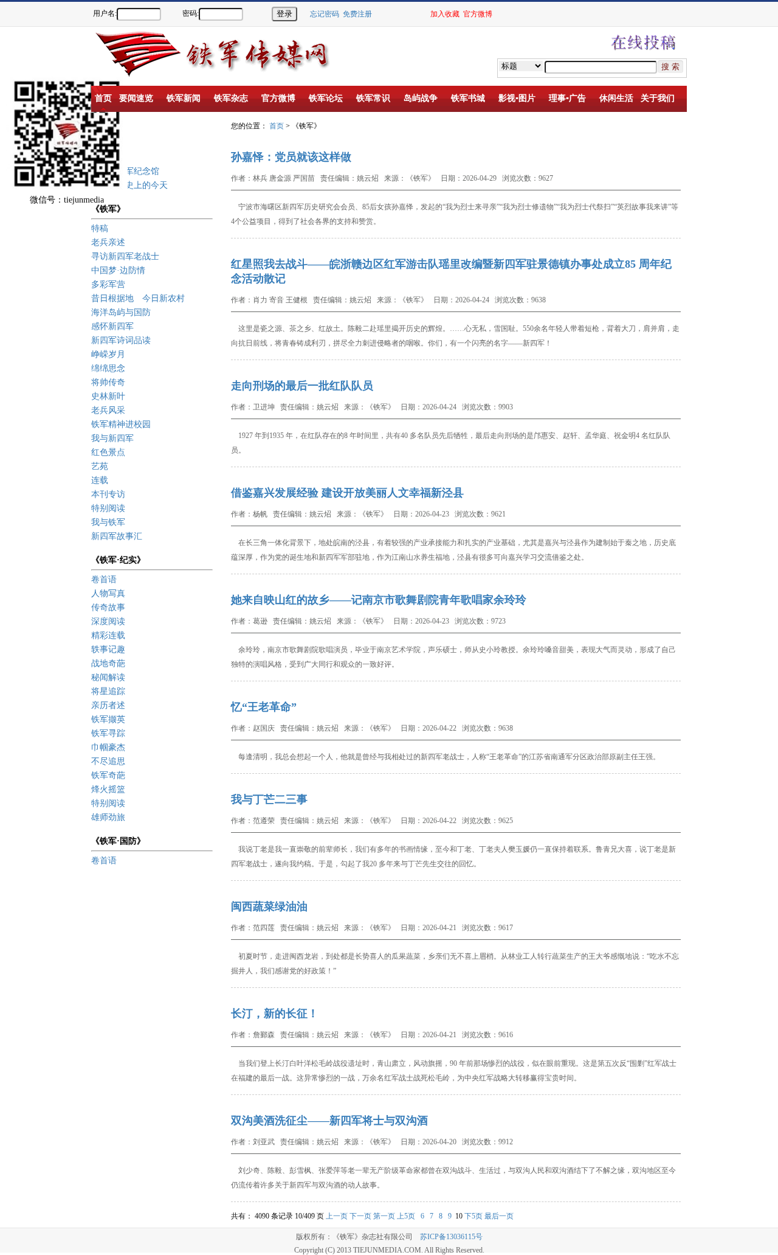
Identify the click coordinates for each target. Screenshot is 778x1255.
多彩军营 (108, 284)
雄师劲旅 (108, 817)
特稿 (99, 228)
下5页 (473, 1216)
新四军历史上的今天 (129, 185)
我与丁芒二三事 (269, 799)
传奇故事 (108, 607)
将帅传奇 (108, 382)
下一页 (360, 1216)
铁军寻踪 (108, 733)
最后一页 (499, 1216)
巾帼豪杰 (108, 747)
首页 (276, 126)
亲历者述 (108, 705)
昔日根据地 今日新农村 (138, 298)
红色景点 (108, 452)
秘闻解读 (108, 677)
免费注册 (357, 14)
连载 (99, 480)
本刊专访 (108, 494)
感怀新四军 (112, 326)
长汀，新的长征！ (274, 1013)
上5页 (406, 1216)
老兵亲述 (108, 242)
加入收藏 (445, 14)
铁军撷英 (108, 719)
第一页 (384, 1216)
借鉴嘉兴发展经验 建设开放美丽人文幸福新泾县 (347, 493)
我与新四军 (112, 438)
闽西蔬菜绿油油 (269, 906)
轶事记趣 (108, 649)
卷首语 (104, 579)
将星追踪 (108, 691)
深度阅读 (108, 621)
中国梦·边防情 (118, 270)
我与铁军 (108, 522)
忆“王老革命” (264, 707)
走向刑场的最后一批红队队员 (302, 386)
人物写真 (108, 593)
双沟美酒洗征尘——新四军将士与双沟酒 (329, 1120)
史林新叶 (108, 396)
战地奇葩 (108, 663)
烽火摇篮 (108, 789)
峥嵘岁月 (108, 354)
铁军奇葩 (108, 775)
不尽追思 (108, 761)
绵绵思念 (108, 368)
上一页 (337, 1216)
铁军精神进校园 (121, 424)
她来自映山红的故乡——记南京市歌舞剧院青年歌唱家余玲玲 (378, 600)
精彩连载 (108, 635)
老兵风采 (108, 410)
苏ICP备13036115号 (451, 1236)
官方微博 (477, 14)
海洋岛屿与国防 (121, 312)
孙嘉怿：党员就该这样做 (291, 157)
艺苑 (99, 466)
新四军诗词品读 (121, 340)
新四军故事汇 (116, 536)
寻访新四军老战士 (125, 256)
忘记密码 (324, 14)
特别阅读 (108, 508)
